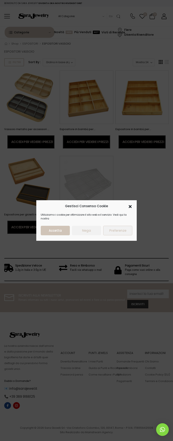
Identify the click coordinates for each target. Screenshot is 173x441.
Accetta (55, 230)
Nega (86, 230)
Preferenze (117, 230)
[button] (130, 206)
